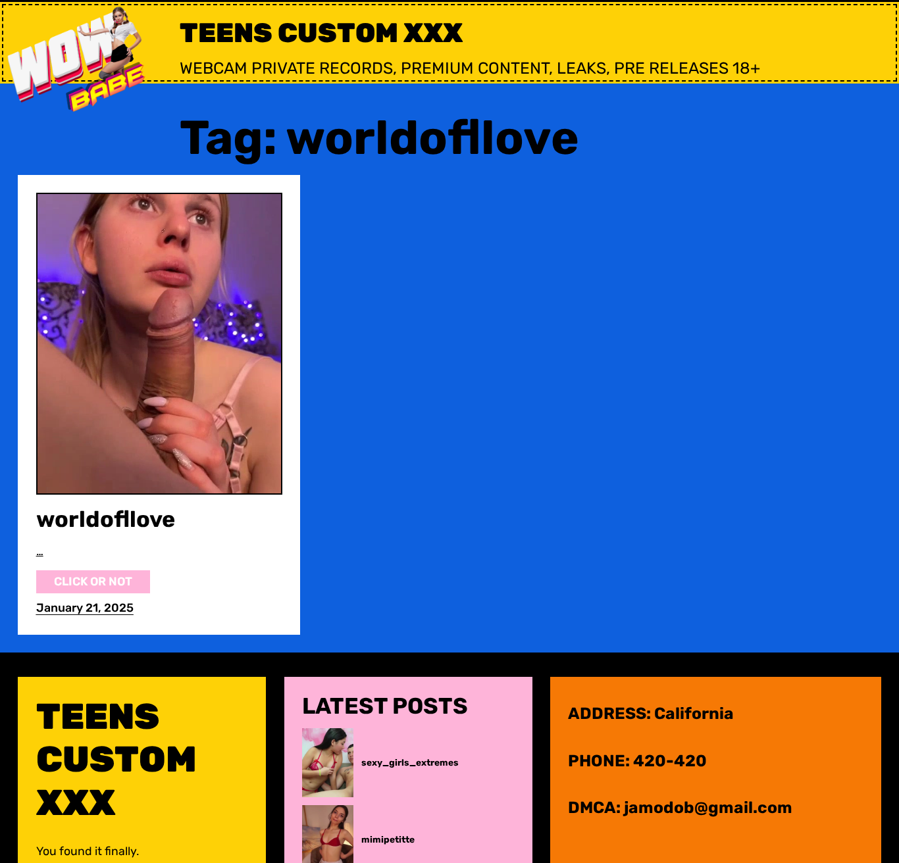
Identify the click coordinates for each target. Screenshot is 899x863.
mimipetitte (388, 839)
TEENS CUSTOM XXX (321, 33)
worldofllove (105, 519)
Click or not (93, 581)
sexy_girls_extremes (410, 762)
